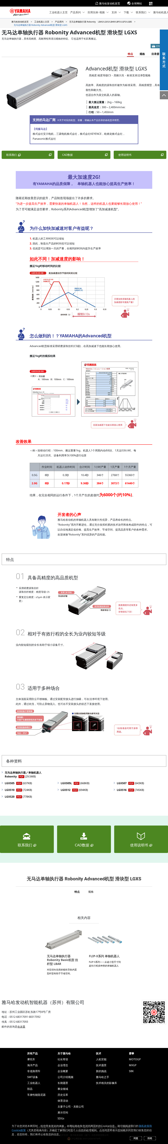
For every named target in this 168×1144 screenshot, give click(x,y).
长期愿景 (63, 1083)
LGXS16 (130, 790)
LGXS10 (18, 790)
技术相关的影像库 (106, 1083)
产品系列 (75, 12)
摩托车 (31, 1059)
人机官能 (101, 1059)
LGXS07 (130, 783)
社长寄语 (63, 1059)
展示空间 (63, 1112)
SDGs (61, 1118)
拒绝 (149, 1138)
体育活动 (63, 1100)
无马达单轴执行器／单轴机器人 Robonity (24, 774)
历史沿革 (63, 1095)
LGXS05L (75, 783)
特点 (130, 54)
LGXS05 (18, 783)
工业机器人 (33, 1083)
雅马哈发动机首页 (109, 3)
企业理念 (63, 1065)
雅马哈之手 (102, 1077)
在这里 (21, 1026)
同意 (136, 1138)
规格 (142, 54)
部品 (29, 1089)
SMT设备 (32, 1077)
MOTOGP (135, 1059)
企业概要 (63, 1071)
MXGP (132, 1065)
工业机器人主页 (58, 12)
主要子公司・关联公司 (71, 1106)
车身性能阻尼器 (36, 1095)
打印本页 (160, 46)
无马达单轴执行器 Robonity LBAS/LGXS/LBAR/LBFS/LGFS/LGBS (100, 21)
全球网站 (136, 3)
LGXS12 (74, 790)
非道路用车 (33, 1071)
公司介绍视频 (65, 1077)
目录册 (155, 54)
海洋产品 (32, 1065)
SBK (131, 1071)
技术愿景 (101, 1065)
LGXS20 (18, 796)
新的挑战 (101, 1071)
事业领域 (63, 1089)
